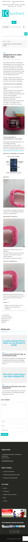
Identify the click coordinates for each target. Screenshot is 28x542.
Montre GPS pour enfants (9, 494)
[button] (25, 33)
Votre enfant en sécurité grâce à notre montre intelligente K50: (14, 375)
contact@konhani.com (7, 461)
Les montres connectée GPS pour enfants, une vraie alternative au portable (6, 318)
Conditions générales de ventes (11, 474)
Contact (5, 501)
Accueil (5, 488)
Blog (4, 52)
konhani (18, 59)
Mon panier (11, 6)
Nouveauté (6, 491)
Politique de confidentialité (10, 478)
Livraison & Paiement (8, 471)
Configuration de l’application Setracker (13, 150)
